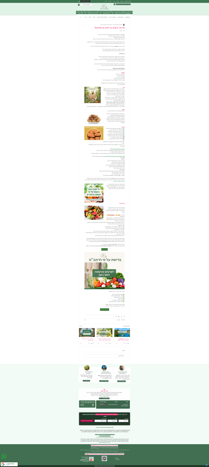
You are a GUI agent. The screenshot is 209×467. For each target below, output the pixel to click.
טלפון (116, 233)
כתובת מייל (104, 233)
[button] (128, 227)
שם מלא (126, 233)
